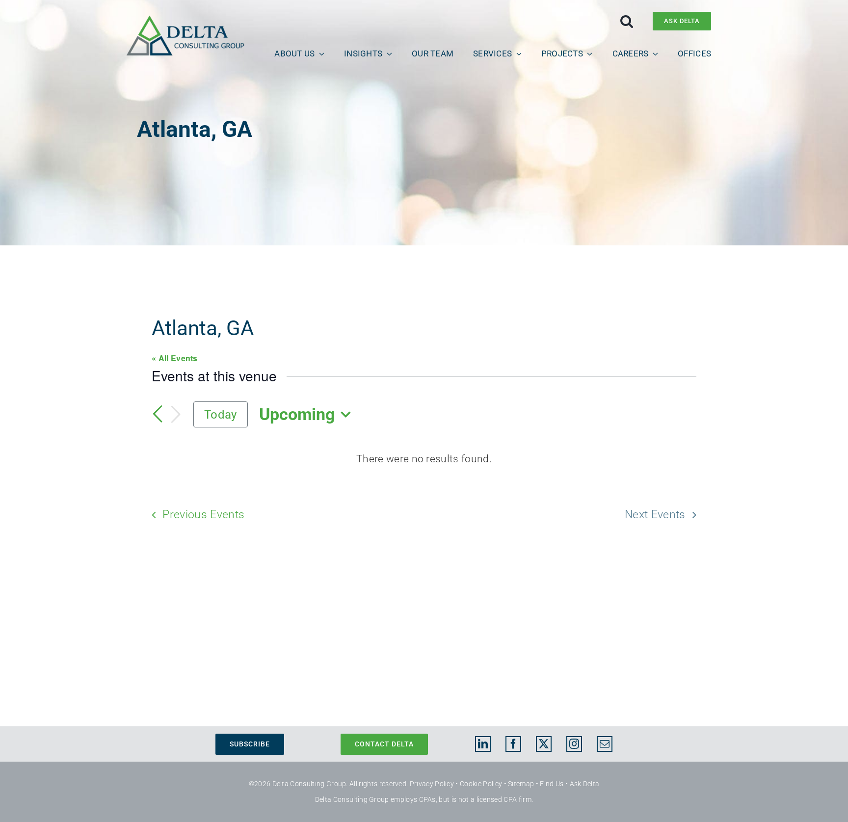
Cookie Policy (481, 784)
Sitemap (521, 784)
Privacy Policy (432, 784)
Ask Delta (585, 784)
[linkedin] (483, 744)
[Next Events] (176, 414)
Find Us (551, 784)
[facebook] (513, 744)
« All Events (175, 358)
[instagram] (574, 744)
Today (220, 415)
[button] (626, 21)
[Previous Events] (157, 414)
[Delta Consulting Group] (185, 20)
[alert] (424, 459)
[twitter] (544, 744)
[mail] (604, 744)
